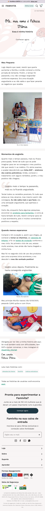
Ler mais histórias (39, 11)
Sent (39, 434)
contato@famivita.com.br (31, 501)
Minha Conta (29, 6)
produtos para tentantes (23, 213)
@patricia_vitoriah (9, 350)
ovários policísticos (31, 371)
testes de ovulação (24, 241)
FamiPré (20, 371)
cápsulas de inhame (8, 371)
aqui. (3, 384)
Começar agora (22, 411)
